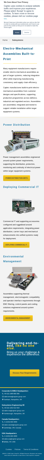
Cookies (9, 449)
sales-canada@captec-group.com (15, 425)
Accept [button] (17, 32)
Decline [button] (26, 32)
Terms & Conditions (30, 449)
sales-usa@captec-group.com (14, 439)
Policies (18, 449)
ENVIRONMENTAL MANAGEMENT (18, 318)
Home (5, 40)
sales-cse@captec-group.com (14, 411)
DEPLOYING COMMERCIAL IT (16, 245)
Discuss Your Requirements (24, 373)
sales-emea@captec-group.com (15, 397)
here (5, 19)
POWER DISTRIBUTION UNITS (17, 178)
